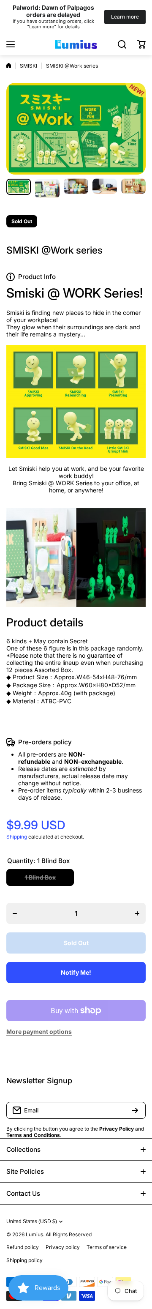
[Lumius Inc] (76, 44)
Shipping (16, 836)
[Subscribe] (135, 1110)
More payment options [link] (39, 1031)
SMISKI (28, 66)
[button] (141, 44)
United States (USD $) (31, 1221)
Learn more (125, 17)
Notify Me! (76, 972)
